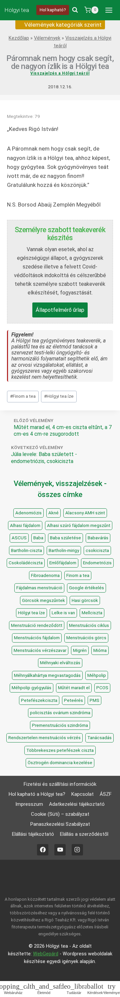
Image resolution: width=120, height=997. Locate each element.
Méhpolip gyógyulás (31, 687)
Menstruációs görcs (86, 637)
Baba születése (65, 537)
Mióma (100, 650)
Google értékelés (86, 587)
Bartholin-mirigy (64, 550)
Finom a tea (23, 396)
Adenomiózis (28, 512)
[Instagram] (77, 849)
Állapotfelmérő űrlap (60, 310)
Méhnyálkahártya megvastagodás (47, 675)
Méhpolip (96, 675)
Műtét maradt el (74, 687)
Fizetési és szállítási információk (60, 784)
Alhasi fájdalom (25, 525)
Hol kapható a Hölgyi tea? (37, 794)
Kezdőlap (19, 38)
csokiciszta (97, 550)
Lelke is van (63, 612)
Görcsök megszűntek (43, 600)
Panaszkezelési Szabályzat (60, 824)
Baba (38, 537)
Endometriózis (97, 562)
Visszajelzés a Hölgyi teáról (60, 73)
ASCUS (19, 537)
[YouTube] (60, 849)
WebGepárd (45, 954)
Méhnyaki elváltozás (60, 662)
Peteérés (73, 700)
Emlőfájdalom (62, 562)
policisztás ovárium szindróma (60, 712)
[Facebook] (42, 849)
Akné (53, 512)
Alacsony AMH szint (85, 512)
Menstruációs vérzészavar (40, 650)
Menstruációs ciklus (89, 625)
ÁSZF (106, 794)
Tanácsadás (99, 737)
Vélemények (47, 38)
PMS (94, 700)
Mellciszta (92, 612)
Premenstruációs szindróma (60, 725)
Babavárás (98, 537)
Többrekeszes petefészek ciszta (60, 750)
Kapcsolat (82, 794)
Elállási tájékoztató (33, 834)
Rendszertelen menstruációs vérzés (44, 737)
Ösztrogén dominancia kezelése (60, 762)
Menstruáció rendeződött (36, 625)
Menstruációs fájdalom (37, 637)
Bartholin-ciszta (26, 550)
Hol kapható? (53, 9)
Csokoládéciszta (26, 562)
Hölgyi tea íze (59, 396)
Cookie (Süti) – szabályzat (60, 814)
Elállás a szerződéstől (84, 834)
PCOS (102, 687)
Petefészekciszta (39, 700)
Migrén (80, 650)
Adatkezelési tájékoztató (77, 804)
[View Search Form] (75, 10)
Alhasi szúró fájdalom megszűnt (78, 525)
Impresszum (29, 804)
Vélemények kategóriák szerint (62, 24)
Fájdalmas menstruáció (39, 587)
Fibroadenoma (45, 575)
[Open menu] (109, 10)
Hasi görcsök (85, 600)
